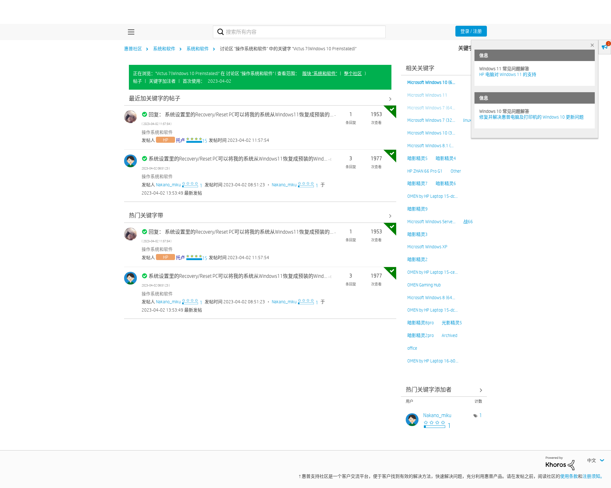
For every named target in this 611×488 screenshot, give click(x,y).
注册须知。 (593, 476)
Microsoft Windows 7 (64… (431, 108)
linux (467, 120)
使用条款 (569, 476)
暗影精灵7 (417, 183)
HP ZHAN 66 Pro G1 (425, 171)
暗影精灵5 (417, 158)
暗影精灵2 (417, 259)
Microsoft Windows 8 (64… (431, 297)
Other (456, 171)
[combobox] (299, 31)
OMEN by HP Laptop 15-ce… (432, 272)
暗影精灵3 (417, 234)
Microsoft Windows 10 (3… (431, 133)
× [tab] (592, 45)
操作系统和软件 (157, 132)
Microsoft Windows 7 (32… (431, 120)
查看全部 (260, 98)
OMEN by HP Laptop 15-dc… (432, 196)
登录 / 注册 (471, 31)
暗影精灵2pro (420, 335)
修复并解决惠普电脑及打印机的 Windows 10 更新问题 (531, 117)
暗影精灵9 (417, 209)
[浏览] (129, 32)
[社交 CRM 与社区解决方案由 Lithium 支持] (560, 463)
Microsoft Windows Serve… (431, 221)
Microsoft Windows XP (427, 247)
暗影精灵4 (446, 158)
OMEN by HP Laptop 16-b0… (432, 361)
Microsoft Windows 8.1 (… (430, 145)
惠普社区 (133, 49)
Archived (449, 335)
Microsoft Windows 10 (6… (431, 82)
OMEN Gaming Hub (424, 285)
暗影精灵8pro (420, 323)
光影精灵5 (452, 323)
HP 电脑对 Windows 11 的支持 (507, 74)
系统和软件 (164, 49)
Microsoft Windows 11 (427, 95)
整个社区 (353, 73)
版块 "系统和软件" (319, 73)
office (412, 348)
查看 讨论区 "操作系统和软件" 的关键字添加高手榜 (444, 389)
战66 (468, 221)
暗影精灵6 (446, 183)
